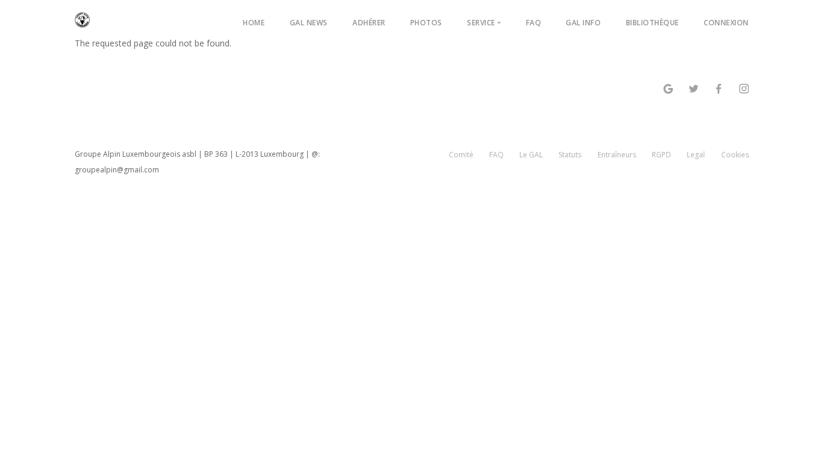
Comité (461, 155)
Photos (426, 22)
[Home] (82, 17)
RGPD (661, 155)
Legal (696, 155)
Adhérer (369, 22)
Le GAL (531, 155)
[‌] (668, 90)
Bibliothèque (652, 22)
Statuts (570, 155)
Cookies (735, 155)
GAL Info (583, 22)
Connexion (726, 22)
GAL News (309, 22)
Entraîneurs (617, 155)
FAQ (534, 22)
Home (253, 22)
